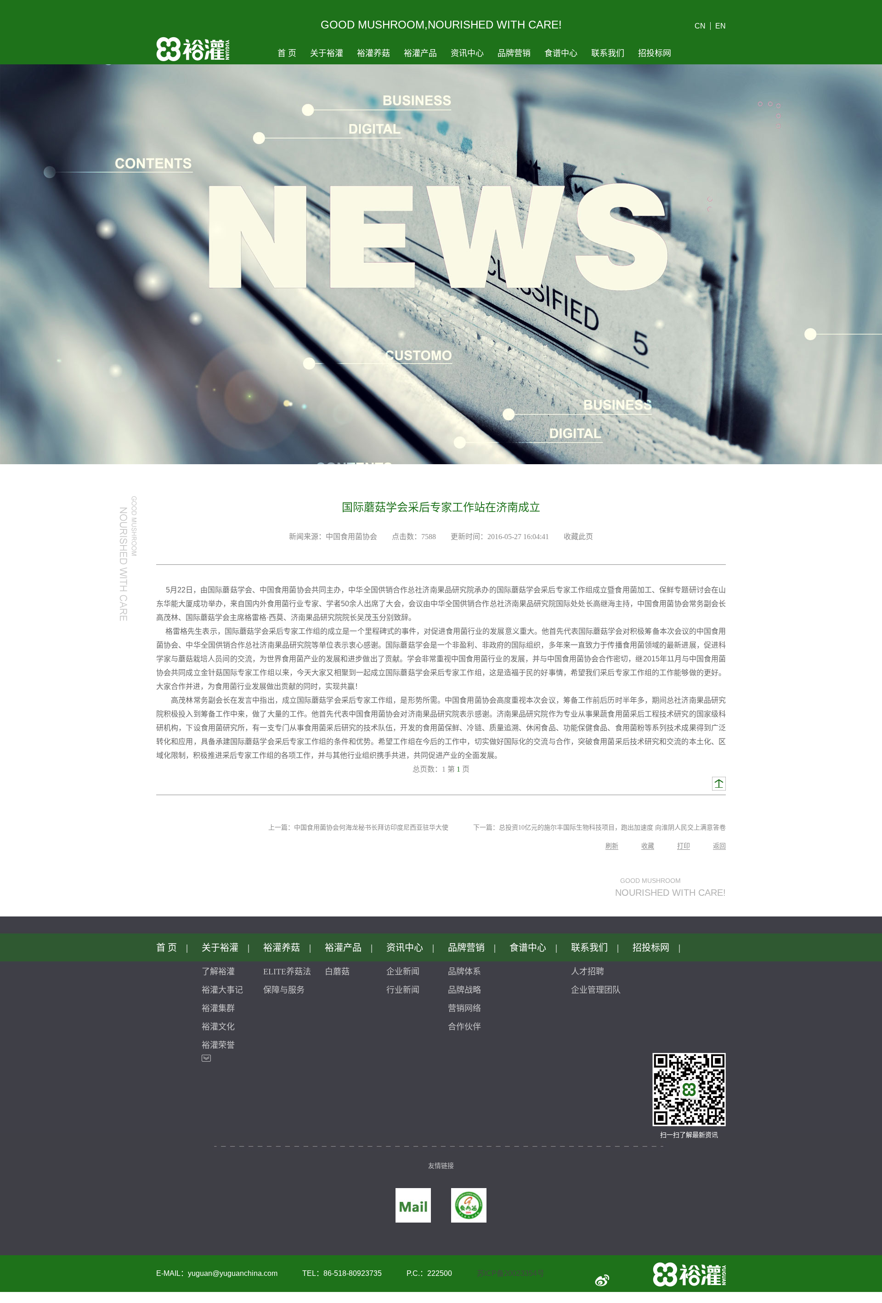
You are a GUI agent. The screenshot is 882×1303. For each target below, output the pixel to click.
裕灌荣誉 (218, 1045)
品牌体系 (464, 971)
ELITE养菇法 (287, 971)
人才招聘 (587, 971)
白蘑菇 (337, 971)
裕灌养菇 (373, 53)
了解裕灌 (218, 971)
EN (720, 26)
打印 (683, 845)
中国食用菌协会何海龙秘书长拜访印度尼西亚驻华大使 (371, 827)
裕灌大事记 (222, 990)
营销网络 (464, 1008)
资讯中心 (467, 53)
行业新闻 (402, 990)
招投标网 (654, 53)
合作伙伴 (464, 1026)
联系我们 (607, 53)
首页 (286, 53)
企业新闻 (402, 971)
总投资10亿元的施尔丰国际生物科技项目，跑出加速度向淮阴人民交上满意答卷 (612, 827)
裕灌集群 (218, 1008)
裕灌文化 (218, 1026)
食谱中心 (560, 53)
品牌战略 (464, 990)
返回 (719, 845)
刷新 (611, 845)
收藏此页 (578, 537)
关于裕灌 (326, 53)
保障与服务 (284, 990)
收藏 (647, 845)
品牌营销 (514, 53)
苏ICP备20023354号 (510, 1273)
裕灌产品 (420, 53)
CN (700, 26)
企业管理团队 (596, 990)
